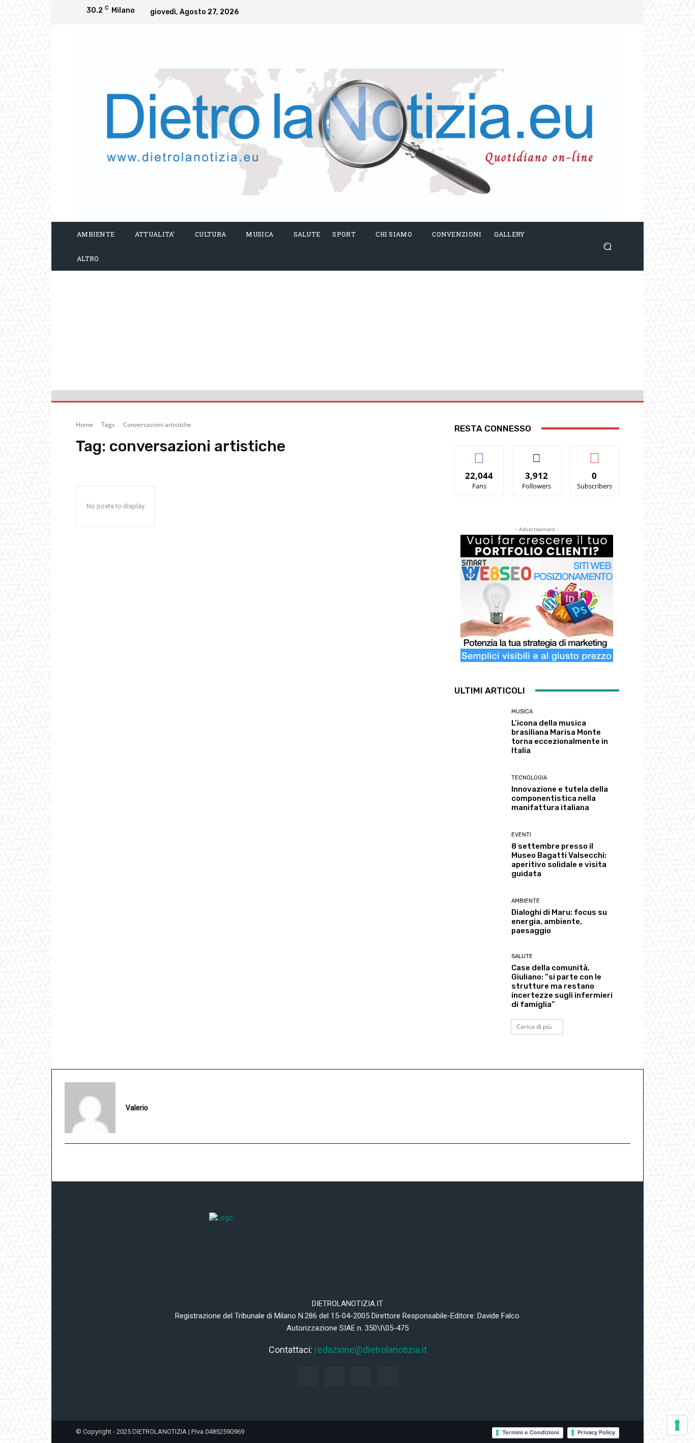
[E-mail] (70, 1163)
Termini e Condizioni (530, 1432)
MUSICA (522, 711)
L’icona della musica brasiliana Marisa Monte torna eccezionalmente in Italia (559, 736)
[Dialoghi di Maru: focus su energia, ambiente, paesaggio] (479, 916)
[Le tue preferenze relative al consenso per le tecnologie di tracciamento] (677, 1425)
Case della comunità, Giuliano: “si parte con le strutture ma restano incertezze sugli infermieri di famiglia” (562, 986)
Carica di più (534, 1026)
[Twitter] (609, 12)
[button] (607, 246)
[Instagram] (568, 12)
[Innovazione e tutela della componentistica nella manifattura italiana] (479, 793)
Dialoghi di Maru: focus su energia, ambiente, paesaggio (559, 921)
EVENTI (521, 835)
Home (84, 424)
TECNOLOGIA (529, 778)
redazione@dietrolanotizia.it (370, 1349)
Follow (537, 453)
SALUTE (522, 956)
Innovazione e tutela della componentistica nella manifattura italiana (559, 798)
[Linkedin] (588, 12)
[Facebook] (548, 12)
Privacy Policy (596, 1432)
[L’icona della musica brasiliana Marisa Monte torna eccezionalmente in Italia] (479, 732)
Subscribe (595, 453)
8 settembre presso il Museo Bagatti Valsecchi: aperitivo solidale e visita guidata (558, 860)
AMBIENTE (525, 901)
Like (479, 453)
